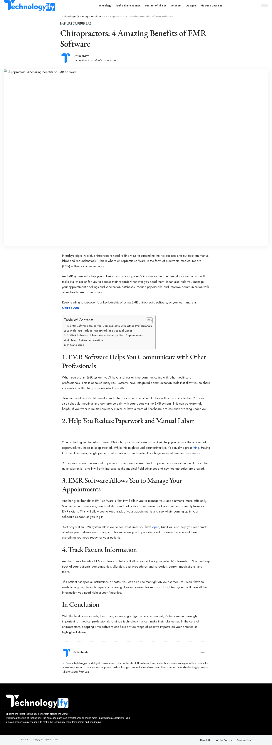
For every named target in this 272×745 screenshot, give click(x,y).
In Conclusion (75, 345)
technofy (83, 56)
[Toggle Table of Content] (147, 320)
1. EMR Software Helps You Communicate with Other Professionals (109, 326)
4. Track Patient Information (85, 340)
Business (66, 23)
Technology (82, 23)
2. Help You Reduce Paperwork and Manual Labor (99, 331)
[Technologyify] (29, 5)
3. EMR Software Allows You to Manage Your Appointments (105, 335)
